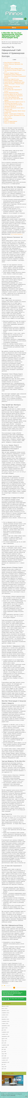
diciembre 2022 (5, 1019)
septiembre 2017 (5, 1062)
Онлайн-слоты (7, 112)
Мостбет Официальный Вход (11, 92)
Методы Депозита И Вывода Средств (13, 80)
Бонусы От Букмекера (9, 123)
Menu (14, 28)
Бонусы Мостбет (8, 118)
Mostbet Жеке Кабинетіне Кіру (11, 97)
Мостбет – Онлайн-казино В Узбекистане (14, 114)
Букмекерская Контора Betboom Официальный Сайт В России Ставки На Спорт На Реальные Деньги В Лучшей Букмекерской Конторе (12, 993)
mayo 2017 (4, 1066)
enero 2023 (4, 1017)
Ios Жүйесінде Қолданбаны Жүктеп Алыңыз (14, 111)
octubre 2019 (5, 1034)
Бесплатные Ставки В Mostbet (11, 79)
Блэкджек (6, 120)
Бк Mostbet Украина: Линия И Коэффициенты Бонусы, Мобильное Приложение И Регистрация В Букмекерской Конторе (15, 75)
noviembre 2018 (5, 1045)
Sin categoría (7, 985)
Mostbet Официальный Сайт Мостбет (13, 105)
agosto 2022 (4, 1028)
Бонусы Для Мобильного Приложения (13, 96)
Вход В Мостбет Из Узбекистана (12, 62)
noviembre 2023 (5, 1012)
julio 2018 (4, 1049)
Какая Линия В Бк (8, 88)
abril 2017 (4, 1068)
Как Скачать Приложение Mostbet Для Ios (14, 108)
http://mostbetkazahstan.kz (17, 234)
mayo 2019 (4, 1040)
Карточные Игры (8, 109)
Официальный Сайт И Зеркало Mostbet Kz (14, 102)
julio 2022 (4, 1030)
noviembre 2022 (5, 1021)
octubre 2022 (5, 1023)
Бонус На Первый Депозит (10, 121)
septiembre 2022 (6, 1025)
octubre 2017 (5, 1060)
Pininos (14, 13)
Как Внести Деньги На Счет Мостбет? (13, 94)
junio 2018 (4, 1051)
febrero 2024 (5, 1006)
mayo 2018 (4, 1053)
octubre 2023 (5, 1015)
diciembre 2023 (5, 1010)
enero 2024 (4, 1008)
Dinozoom (13, 1095)
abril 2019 (4, 1043)
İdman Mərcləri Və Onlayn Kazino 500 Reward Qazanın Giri (13, 999)
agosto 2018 (4, 1047)
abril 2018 (4, 1056)
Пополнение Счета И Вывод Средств (13, 68)
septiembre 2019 (5, 1036)
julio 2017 (4, 1064)
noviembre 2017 (5, 1058)
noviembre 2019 (5, 1032)
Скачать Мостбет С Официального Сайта (14, 82)
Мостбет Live (7, 67)
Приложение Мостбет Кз (10, 106)
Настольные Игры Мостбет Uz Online (13, 103)
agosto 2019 (4, 1038)
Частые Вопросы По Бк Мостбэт (12, 86)
